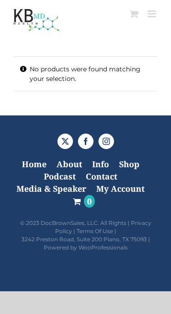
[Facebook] (85, 141)
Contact (101, 176)
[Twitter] (65, 141)
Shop (129, 164)
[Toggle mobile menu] (152, 14)
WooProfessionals (103, 247)
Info (100, 164)
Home (34, 164)
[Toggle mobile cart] (134, 14)
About (69, 164)
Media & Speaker (51, 188)
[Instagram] (106, 141)
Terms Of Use (95, 231)
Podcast (60, 176)
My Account (120, 188)
